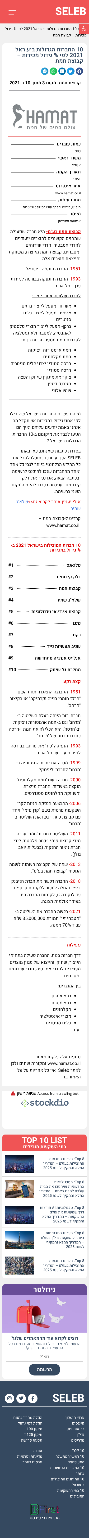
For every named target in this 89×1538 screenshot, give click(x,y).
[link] (84, 29)
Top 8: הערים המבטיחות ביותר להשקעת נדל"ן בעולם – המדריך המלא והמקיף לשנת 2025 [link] (62, 1240)
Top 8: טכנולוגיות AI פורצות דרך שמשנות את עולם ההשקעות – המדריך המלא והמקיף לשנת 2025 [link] (62, 1214)
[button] (79, 71)
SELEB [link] (70, 11)
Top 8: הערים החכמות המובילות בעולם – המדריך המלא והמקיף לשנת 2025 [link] (63, 1163)
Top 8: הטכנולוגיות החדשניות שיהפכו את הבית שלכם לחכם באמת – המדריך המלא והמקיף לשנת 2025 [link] (61, 1189)
